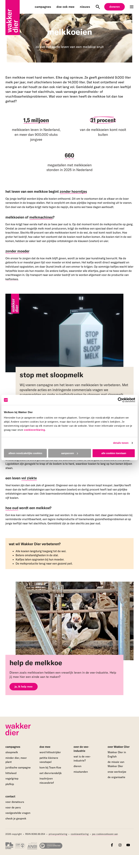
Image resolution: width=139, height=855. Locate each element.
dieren (77, 766)
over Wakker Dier (119, 746)
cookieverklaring (34, 429)
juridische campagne (18, 767)
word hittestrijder (50, 752)
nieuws (85, 7)
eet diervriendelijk (50, 773)
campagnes (43, 7)
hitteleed (10, 773)
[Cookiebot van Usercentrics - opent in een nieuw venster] (120, 399)
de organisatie (116, 777)
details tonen (120, 442)
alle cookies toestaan (113, 453)
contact (10, 796)
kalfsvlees (11, 279)
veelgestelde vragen (17, 813)
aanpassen (67, 453)
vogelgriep (11, 778)
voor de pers (13, 807)
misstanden (81, 771)
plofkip (9, 784)
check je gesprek (15, 818)
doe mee (44, 746)
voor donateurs (14, 802)
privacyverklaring (58, 834)
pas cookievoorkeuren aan (105, 834)
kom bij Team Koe (50, 767)
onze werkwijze (117, 771)
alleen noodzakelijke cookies (25, 453)
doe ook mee (65, 7)
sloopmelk (11, 752)
